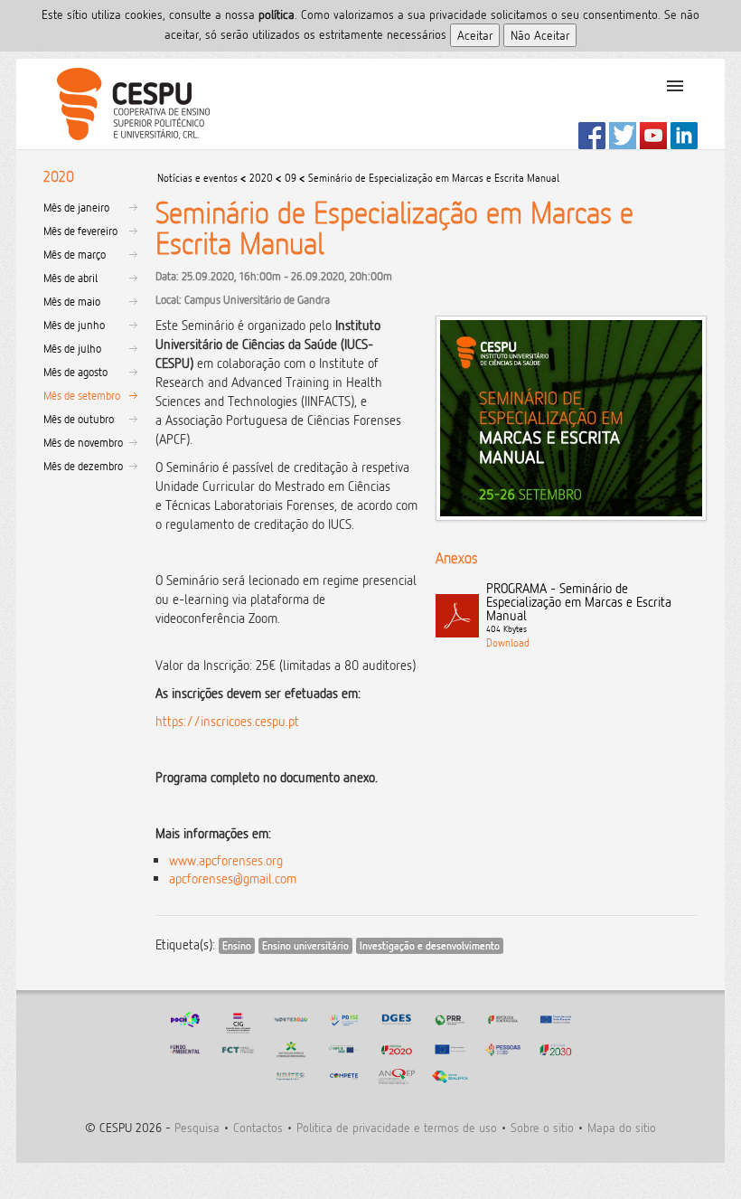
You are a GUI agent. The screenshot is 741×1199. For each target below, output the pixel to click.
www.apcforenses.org (226, 860)
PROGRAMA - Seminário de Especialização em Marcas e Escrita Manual (578, 607)
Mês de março (74, 254)
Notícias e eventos (197, 177)
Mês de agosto (75, 371)
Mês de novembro (83, 442)
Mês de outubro (78, 418)
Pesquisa (197, 1127)
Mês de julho (72, 348)
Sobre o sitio (542, 1127)
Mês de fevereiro (80, 230)
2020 (261, 177)
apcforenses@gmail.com (232, 878)
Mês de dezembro (83, 465)
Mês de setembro (81, 395)
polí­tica (276, 14)
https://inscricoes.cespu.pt (227, 721)
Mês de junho (74, 324)
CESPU (126, 104)
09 (290, 177)
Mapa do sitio (621, 1127)
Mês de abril (70, 277)
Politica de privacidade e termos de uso (396, 1127)
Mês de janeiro (76, 207)
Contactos (258, 1127)
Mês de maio (71, 301)
